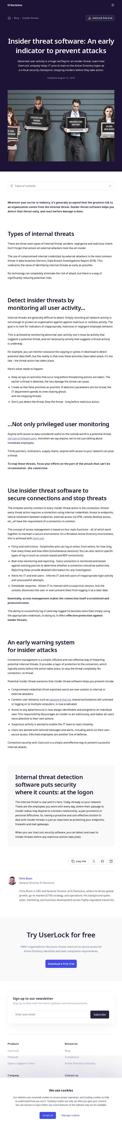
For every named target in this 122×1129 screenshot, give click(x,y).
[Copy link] (5, 233)
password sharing (60, 699)
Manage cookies (70, 1115)
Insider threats (30, 17)
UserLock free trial (102, 17)
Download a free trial (61, 964)
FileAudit (13, 1057)
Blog (16, 17)
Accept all (48, 1115)
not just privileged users (22, 438)
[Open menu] (112, 5)
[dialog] (61, 1103)
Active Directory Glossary (80, 1063)
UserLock (38, 538)
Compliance (72, 1057)
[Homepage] (15, 5)
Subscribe (100, 1014)
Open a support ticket (21, 1063)
